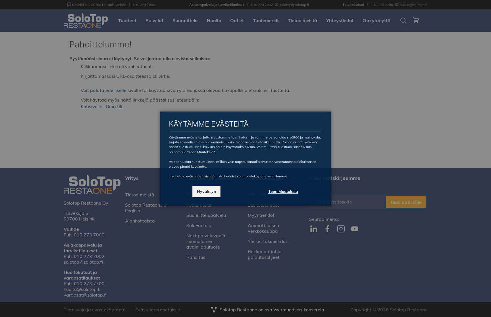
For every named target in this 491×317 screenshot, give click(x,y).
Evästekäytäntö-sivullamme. (266, 176)
